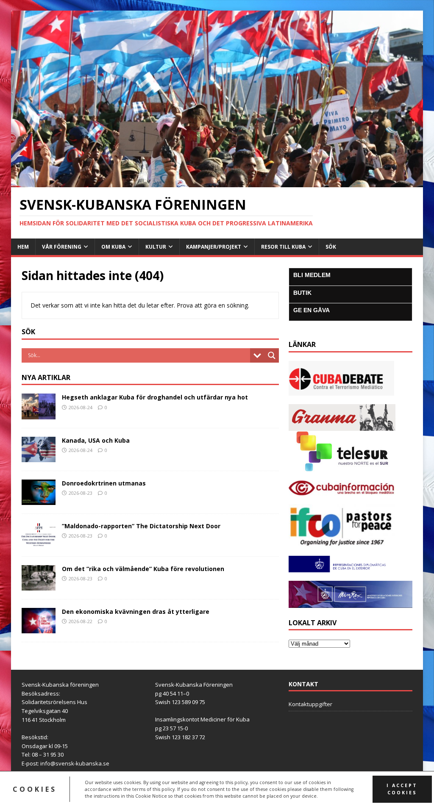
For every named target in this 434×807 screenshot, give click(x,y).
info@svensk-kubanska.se (74, 763)
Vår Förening (61, 246)
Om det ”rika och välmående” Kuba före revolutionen (143, 569)
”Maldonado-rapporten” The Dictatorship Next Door (141, 526)
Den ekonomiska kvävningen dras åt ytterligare (135, 611)
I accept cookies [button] (402, 789)
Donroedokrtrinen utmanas (104, 483)
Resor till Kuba (283, 246)
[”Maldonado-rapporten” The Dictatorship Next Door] (39, 543)
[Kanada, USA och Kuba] (39, 457)
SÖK (331, 246)
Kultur (155, 246)
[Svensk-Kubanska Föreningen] (217, 182)
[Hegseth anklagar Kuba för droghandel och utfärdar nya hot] (39, 414)
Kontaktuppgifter (310, 704)
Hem (23, 246)
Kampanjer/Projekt (213, 246)
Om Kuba (113, 246)
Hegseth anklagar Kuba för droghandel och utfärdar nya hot (155, 397)
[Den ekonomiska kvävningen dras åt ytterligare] (39, 628)
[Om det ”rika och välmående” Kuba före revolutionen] (39, 586)
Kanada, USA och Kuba (96, 440)
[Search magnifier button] (271, 355)
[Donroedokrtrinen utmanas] (39, 500)
